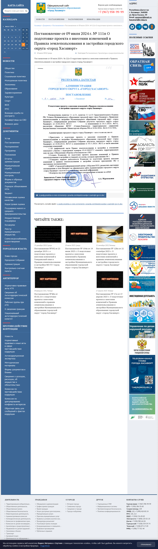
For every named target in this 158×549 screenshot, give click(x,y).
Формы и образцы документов (13, 181)
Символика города (74, 506)
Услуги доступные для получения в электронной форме (57, 511)
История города (73, 504)
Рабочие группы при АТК (14, 303)
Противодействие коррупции (15, 327)
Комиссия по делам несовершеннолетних (21, 524)
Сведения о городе (74, 509)
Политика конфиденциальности (109, 511)
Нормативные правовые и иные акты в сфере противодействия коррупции (15, 346)
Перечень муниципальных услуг (48, 516)
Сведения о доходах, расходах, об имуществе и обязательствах (15, 380)
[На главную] (65, 8)
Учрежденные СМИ (104, 504)
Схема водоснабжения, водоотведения (16, 240)
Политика (9, 72)
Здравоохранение (13, 92)
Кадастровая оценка (15, 204)
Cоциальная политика (15, 76)
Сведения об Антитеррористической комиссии (16, 295)
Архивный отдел (12, 536)
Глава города (11, 256)
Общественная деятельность (16, 506)
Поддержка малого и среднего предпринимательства (15, 211)
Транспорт (10, 534)
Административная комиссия (16, 516)
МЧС (7, 108)
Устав (7, 138)
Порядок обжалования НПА (16, 188)
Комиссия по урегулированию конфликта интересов (15, 401)
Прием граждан (42, 509)
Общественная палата (14, 509)
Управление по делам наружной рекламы (21, 529)
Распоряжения (12, 146)
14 (19, 41)
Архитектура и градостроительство (111, 53)
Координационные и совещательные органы (53, 526)
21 (19, 45)
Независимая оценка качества (15, 199)
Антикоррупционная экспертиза (14, 357)
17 (5, 45)
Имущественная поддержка (12, 219)
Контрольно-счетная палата (15, 269)
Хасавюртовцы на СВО (15, 119)
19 (12, 45)
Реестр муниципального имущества (12, 231)
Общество (10, 68)
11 (8, 41)
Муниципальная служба (12, 167)
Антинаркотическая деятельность (18, 519)
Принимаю (146, 545)
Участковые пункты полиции (47, 524)
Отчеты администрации (12, 160)
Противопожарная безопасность (109, 509)
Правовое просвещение (45, 529)
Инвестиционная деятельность (17, 514)
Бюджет (8, 193)
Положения (10, 154)
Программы (10, 150)
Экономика (10, 84)
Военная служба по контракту (14, 114)
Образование (11, 88)
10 (5, 41)
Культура (9, 96)
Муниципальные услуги (45, 514)
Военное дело (11, 123)
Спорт (7, 100)
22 (23, 45)
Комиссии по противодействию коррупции (13, 392)
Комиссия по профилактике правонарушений (22, 521)
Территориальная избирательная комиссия (21, 504)
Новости (8, 60)
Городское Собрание (14, 260)
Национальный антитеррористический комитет (16, 316)
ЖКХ (7, 104)
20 (16, 45)
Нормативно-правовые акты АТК (15, 287)
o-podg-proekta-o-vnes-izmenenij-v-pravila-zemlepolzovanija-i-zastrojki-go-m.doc (71, 195)
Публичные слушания (44, 531)
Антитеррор (11, 278)
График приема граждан (45, 506)
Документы (10, 131)
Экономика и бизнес (13, 531)
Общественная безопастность (17, 511)
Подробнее (45, 546)
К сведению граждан (15, 309)
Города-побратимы (74, 511)
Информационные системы (107, 506)
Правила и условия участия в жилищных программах (56, 519)
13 (16, 41)
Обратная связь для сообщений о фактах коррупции (15, 411)
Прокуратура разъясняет (45, 521)
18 (8, 45)
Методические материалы (12, 364)
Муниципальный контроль (12, 174)
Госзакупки (10, 224)
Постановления (12, 142)
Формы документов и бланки (15, 371)
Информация (93, 19)
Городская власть (15, 248)
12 (12, 41)
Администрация (12, 264)
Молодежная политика (16, 80)
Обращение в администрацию (47, 504)
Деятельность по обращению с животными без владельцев (27, 538)
